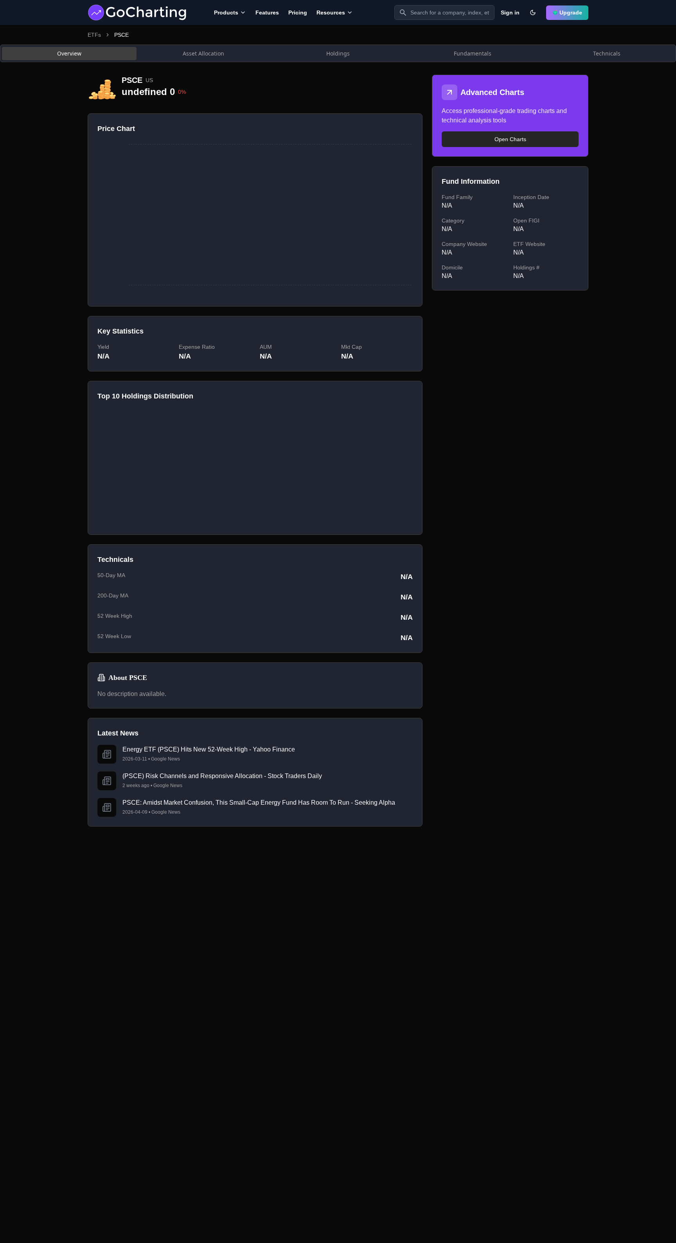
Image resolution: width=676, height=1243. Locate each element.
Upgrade (570, 12)
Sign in (510, 12)
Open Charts (510, 139)
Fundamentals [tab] (472, 53)
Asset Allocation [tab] (203, 53)
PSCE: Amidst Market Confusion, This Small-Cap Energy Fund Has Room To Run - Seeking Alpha (258, 802)
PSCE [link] (121, 35)
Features (267, 12)
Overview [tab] (69, 53)
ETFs (94, 35)
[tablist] (338, 53)
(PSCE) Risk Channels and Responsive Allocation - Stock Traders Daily (222, 776)
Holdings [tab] (338, 53)
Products (226, 12)
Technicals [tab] (606, 53)
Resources (330, 12)
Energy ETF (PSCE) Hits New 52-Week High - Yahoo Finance (208, 749)
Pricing (297, 12)
